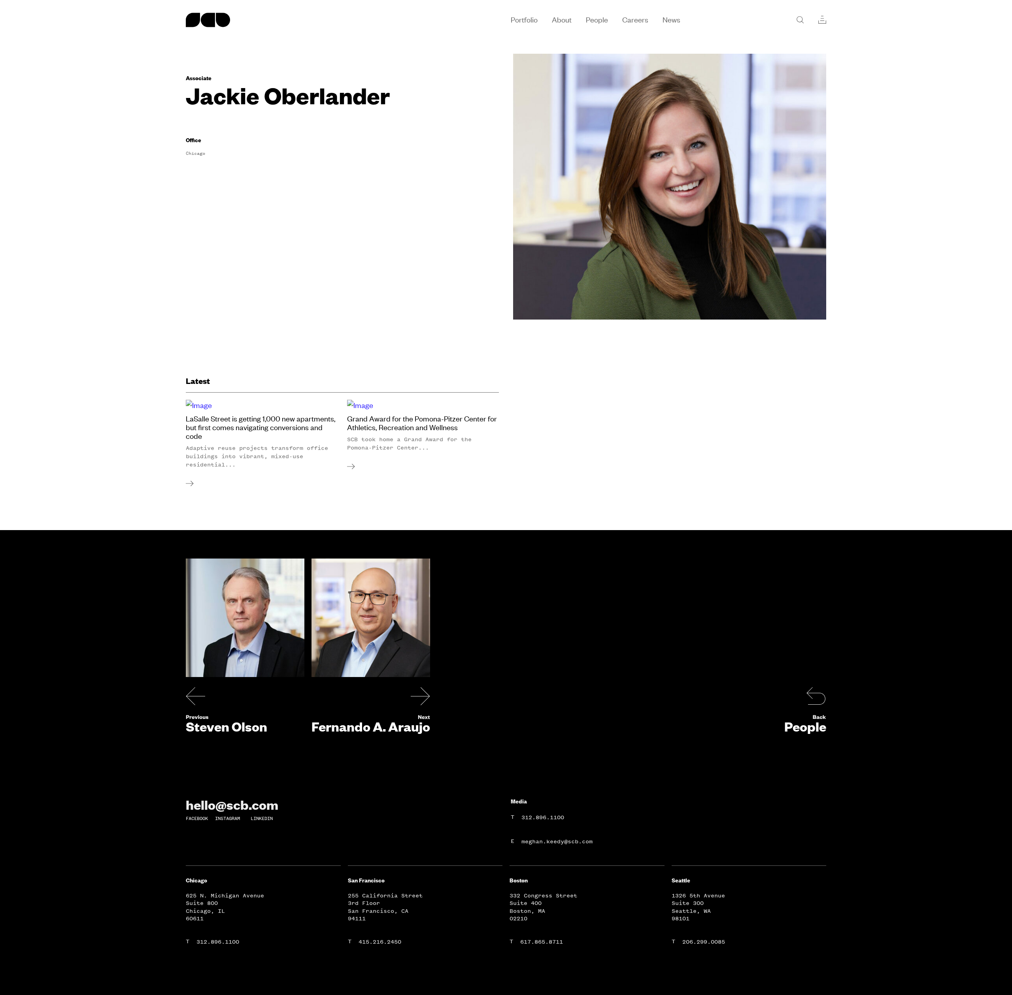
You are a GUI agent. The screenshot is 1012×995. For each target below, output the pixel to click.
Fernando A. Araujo (371, 726)
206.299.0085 (703, 942)
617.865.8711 (541, 942)
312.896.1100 (542, 817)
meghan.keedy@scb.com (557, 841)
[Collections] (822, 20)
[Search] (800, 20)
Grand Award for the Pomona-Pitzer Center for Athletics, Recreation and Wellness (422, 423)
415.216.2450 (380, 942)
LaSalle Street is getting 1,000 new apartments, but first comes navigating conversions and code (261, 427)
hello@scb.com (232, 805)
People (805, 726)
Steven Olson (226, 726)
